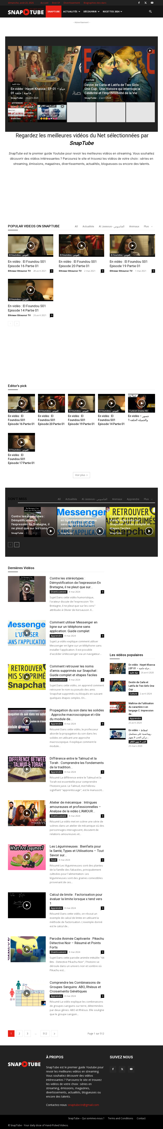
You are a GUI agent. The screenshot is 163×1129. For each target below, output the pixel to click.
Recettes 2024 (111, 11)
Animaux (134, 226)
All (76, 226)
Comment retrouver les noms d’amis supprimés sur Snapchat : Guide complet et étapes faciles (74, 670)
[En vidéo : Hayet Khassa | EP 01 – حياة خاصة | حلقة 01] (118, 668)
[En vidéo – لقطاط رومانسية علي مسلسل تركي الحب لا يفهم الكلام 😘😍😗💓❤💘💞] (51, 112)
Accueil (44, 2)
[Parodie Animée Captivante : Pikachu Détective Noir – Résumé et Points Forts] (27, 949)
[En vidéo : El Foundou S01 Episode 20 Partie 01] (81, 245)
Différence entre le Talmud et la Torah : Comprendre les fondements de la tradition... (77, 762)
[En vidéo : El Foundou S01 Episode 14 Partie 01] (30, 290)
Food (53, 859)
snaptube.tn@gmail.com (83, 1105)
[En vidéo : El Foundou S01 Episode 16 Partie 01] (30, 245)
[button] (150, 12)
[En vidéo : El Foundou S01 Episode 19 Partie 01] (132, 245)
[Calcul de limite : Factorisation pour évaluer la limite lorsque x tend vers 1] (27, 905)
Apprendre (17, 103)
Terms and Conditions (120, 1118)
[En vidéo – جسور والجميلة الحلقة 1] (141, 403)
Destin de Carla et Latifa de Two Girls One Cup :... (141, 686)
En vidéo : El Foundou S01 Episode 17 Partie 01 (21, 459)
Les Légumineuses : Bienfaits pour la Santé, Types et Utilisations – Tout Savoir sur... (77, 850)
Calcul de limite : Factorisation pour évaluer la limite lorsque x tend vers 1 (76, 899)
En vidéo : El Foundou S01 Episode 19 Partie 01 (81, 420)
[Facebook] (139, 3)
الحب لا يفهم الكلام (48, 106)
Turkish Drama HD (138, 410)
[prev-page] (10, 323)
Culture (90, 80)
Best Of (56, 2)
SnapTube (54, 11)
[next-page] (16, 323)
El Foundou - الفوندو (18, 255)
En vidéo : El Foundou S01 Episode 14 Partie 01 (111, 420)
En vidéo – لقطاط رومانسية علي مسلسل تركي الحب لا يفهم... (140, 734)
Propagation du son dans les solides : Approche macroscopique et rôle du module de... (77, 714)
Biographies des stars (95, 2)
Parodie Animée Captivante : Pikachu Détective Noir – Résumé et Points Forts (77, 943)
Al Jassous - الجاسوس (111, 226)
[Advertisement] (81, 50)
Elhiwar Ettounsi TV (19, 270)
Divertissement (72, 2)
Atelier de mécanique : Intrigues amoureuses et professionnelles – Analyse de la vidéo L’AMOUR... (75, 806)
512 (45, 1033)
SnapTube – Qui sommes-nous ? (86, 1118)
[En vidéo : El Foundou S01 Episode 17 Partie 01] (21, 442)
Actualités (70, 11)
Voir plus (80, 475)
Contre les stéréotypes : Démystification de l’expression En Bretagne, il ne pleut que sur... (75, 582)
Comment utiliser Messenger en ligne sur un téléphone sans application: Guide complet (73, 626)
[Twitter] (145, 3)
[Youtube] (152, 3)
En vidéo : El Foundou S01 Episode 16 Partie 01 (21, 420)
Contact (141, 1118)
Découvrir (90, 11)
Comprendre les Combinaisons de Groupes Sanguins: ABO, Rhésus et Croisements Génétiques (75, 987)
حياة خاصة (16, 84)
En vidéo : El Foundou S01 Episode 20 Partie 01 (51, 420)
